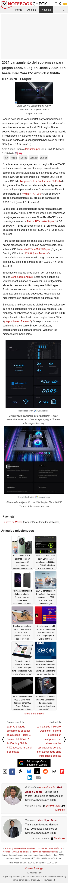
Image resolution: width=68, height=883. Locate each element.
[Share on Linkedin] (30, 778)
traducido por (32, 149)
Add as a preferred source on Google (37, 762)
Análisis (31, 9)
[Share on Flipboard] (62, 771)
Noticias (46, 9)
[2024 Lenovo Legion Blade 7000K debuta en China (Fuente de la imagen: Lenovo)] (34, 93)
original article (47, 787)
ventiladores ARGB (22, 277)
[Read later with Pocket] (54, 771)
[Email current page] (38, 778)
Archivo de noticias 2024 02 (44, 851)
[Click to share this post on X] (37, 771)
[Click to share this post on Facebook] (12, 772)
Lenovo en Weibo (12, 522)
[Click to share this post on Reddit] (46, 771)
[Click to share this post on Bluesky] (29, 772)
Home (18, 9)
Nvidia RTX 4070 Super (40, 221)
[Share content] (5, 771)
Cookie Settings (34, 868)
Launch (43, 157)
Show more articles (34, 713)
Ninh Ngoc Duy (46, 820)
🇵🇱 (20, 153)
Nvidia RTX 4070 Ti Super (35, 249)
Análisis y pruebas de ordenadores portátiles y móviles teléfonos (33, 848)
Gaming (23, 157)
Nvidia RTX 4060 (31, 193)
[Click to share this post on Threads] (21, 772)
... (64, 9)
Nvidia (14, 157)
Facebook (59, 838)
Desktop (33, 157)
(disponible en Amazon (17, 321)
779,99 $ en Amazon (36, 253)
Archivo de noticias (20, 851)
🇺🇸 (16, 153)
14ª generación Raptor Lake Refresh (40, 181)
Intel (6, 157)
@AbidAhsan (53, 805)
